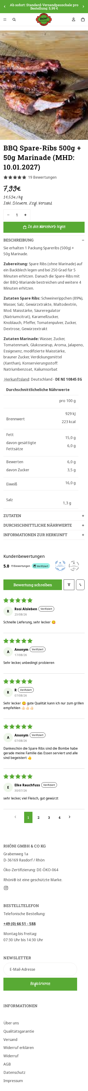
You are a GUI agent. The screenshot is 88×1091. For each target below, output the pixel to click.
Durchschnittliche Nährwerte (37, 525)
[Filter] (69, 584)
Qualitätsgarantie (18, 1031)
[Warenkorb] (83, 19)
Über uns (11, 1022)
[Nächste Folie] (83, 6)
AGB (7, 1064)
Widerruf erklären (18, 1047)
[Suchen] (14, 19)
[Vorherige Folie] (4, 6)
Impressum (13, 1080)
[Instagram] (6, 887)
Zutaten (12, 515)
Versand (10, 1039)
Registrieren (40, 984)
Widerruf (11, 1055)
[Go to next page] (71, 817)
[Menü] (5, 19)
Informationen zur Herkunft (35, 534)
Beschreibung (18, 240)
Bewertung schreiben (32, 584)
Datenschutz (14, 1072)
